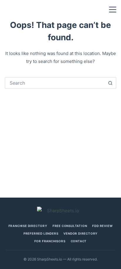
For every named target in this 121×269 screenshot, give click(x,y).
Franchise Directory (28, 226)
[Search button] (110, 83)
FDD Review (102, 226)
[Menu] (112, 9)
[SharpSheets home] (60, 211)
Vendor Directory (80, 233)
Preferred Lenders (40, 233)
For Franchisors (49, 241)
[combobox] (55, 83)
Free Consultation (70, 226)
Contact (79, 241)
